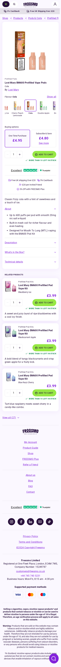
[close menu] (14, 4)
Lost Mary (13, 89)
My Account (30, 442)
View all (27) (9, 417)
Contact (30, 492)
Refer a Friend (30, 464)
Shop (5, 18)
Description (11, 242)
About (8, 208)
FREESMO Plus (30, 459)
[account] (55, 4)
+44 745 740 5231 (30, 575)
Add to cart (46, 154)
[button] (30, 209)
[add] (19, 154)
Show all (51, 96)
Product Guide (30, 447)
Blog (30, 480)
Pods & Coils (35, 18)
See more (44, 143)
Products (18, 18)
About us (30, 475)
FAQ (30, 486)
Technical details (14, 261)
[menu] (5, 4)
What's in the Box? (15, 252)
